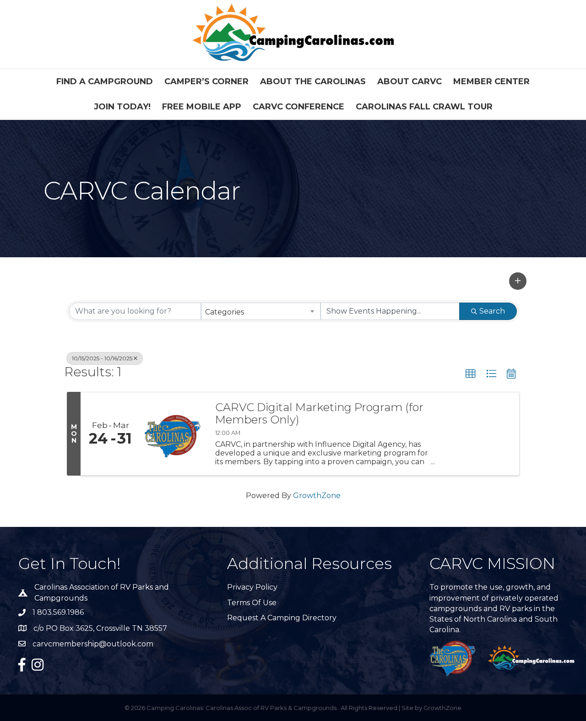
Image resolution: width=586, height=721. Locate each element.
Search (492, 311)
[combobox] (261, 311)
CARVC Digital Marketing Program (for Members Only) (319, 413)
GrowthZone (317, 495)
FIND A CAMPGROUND (104, 81)
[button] (517, 281)
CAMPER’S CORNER (206, 81)
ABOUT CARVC (409, 81)
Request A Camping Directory (281, 617)
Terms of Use (252, 602)
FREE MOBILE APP (201, 107)
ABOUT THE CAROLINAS (313, 81)
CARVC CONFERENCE (298, 107)
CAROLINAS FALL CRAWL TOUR (424, 107)
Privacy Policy (252, 587)
